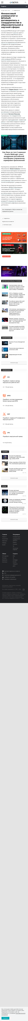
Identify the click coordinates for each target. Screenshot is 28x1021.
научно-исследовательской (9, 42)
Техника (15, 544)
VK (13, 558)
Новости (4, 536)
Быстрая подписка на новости (12, 571)
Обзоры (4, 542)
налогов (15, 33)
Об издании (5, 556)
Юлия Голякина (15, 169)
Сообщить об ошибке (9, 577)
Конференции (16, 536)
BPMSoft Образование (15, 187)
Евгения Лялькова (14, 114)
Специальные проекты (16, 539)
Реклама (4, 558)
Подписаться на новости (8, 221)
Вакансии (4, 560)
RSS (5, 573)
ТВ (13, 546)
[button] (25, 2)
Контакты (4, 562)
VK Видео (15, 560)
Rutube (15, 562)
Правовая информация (10, 579)
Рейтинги (4, 540)
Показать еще (14, 362)
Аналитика (5, 538)
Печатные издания (15, 548)
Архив (3, 544)
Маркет (15, 542)
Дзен (14, 566)
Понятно (5, 1018)
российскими (5, 112)
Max (14, 556)
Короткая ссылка (7, 224)
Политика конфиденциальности (12, 575)
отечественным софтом (8, 180)
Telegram (15, 564)
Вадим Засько (13, 89)
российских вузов (6, 193)
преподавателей (13, 120)
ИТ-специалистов (11, 201)
